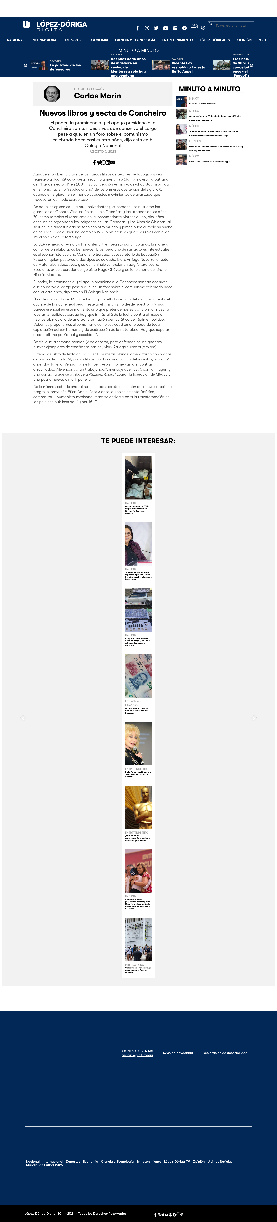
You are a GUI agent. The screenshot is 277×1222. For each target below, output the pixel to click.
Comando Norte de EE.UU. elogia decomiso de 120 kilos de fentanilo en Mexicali (137, 509)
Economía (98, 40)
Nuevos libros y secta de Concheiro (103, 113)
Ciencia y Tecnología (135, 40)
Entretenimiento (177, 40)
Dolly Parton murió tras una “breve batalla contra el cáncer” (138, 774)
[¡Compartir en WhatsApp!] (103, 163)
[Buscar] (271, 40)
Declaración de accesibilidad (225, 1053)
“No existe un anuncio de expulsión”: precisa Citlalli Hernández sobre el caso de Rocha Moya (138, 575)
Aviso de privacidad (178, 1053)
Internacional (44, 40)
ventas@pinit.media (137, 1055)
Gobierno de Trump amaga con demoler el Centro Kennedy (138, 970)
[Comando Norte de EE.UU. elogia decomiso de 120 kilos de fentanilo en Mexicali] (138, 477)
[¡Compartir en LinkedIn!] (108, 163)
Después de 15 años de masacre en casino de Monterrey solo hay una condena (128, 67)
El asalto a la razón (89, 89)
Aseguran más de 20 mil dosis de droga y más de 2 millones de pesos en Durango (137, 642)
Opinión (244, 40)
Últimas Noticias (220, 1161)
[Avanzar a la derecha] (266, 40)
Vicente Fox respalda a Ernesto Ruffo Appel (188, 67)
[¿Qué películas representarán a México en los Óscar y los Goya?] (138, 807)
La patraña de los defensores (65, 67)
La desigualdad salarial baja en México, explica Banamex (136, 710)
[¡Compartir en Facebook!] (94, 163)
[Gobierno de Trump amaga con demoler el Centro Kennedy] (138, 939)
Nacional (15, 40)
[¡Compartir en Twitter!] (99, 163)
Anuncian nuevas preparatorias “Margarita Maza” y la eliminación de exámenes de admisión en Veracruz (137, 904)
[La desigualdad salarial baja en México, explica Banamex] (138, 676)
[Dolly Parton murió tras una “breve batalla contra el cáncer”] (138, 743)
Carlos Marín (97, 95)
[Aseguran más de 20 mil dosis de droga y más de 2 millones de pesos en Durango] (138, 610)
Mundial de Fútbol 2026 (44, 1165)
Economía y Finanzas (133, 703)
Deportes (73, 40)
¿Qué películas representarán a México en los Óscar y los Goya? (138, 838)
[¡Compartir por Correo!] (112, 163)
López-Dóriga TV (215, 40)
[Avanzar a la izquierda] (25, 65)
